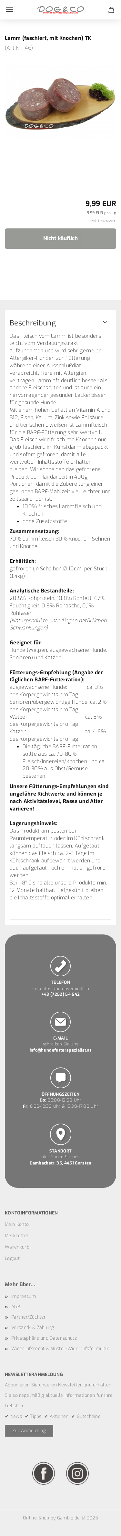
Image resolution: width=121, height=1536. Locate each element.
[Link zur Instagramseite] (77, 1473)
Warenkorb (17, 1247)
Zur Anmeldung (29, 1431)
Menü (9, 9)
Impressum (23, 1296)
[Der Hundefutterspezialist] (60, 9)
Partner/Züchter (28, 1317)
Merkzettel (16, 1236)
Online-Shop (36, 1518)
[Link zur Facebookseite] (43, 1473)
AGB (15, 1307)
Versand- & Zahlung (32, 1327)
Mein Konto (17, 1224)
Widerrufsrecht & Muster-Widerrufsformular (60, 1349)
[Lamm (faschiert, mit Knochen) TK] (60, 100)
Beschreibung (33, 323)
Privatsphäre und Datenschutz (44, 1338)
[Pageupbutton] (103, 1526)
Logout (12, 1258)
